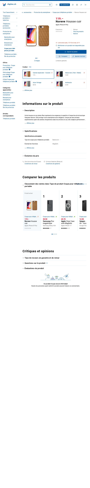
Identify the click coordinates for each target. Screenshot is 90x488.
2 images (37, 61)
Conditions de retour (31, 164)
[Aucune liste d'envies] (81, 4)
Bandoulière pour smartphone (9, 38)
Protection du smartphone (7, 32)
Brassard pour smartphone (8, 44)
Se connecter (65, 5)
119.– (59, 18)
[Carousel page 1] (52, 234)
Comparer (64, 56)
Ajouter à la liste (80, 56)
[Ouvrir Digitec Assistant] (72, 4)
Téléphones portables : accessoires (6, 26)
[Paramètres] (56, 4)
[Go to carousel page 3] (54, 234)
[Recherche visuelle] (50, 4)
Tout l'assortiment (8, 12)
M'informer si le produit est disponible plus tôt (71, 46)
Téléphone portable (9, 102)
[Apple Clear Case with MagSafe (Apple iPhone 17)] (68, 210)
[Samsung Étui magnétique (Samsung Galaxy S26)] (50, 210)
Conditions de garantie (53, 164)
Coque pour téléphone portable (9, 49)
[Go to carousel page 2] (53, 234)
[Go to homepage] (9, 4)
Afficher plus (28, 90)
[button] (71, 43)
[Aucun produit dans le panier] (85, 4)
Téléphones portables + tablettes (6, 18)
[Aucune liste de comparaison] (77, 4)
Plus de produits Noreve (78, 31)
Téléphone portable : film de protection (10, 55)
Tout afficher (80, 184)
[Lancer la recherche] (24, 4)
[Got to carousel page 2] (37, 58)
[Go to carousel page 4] (56, 234)
